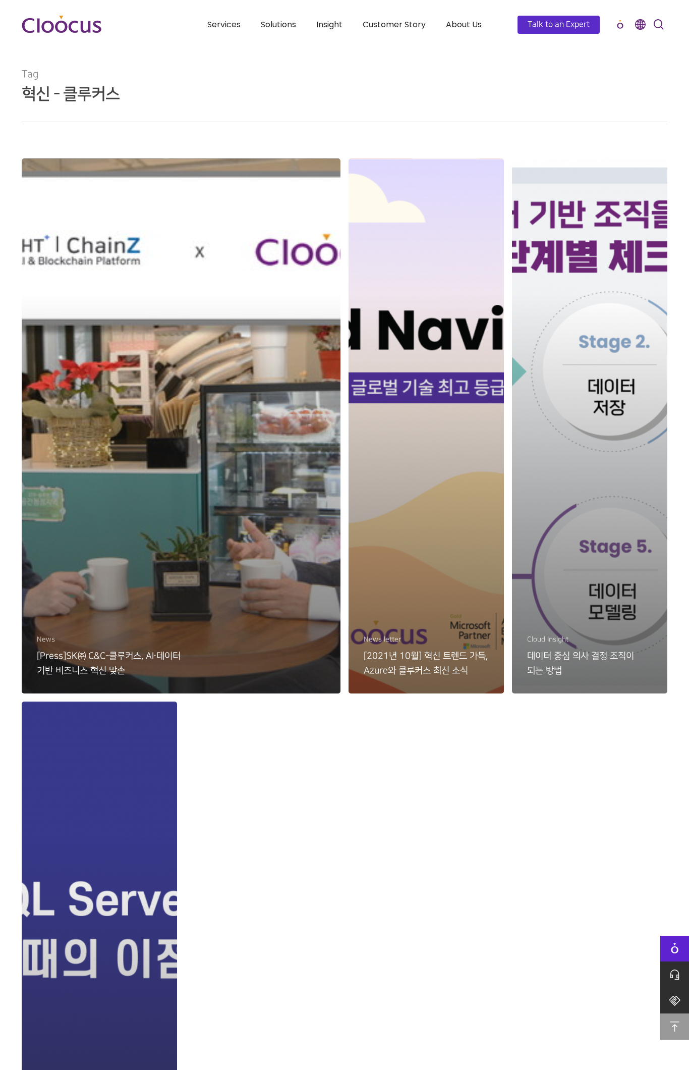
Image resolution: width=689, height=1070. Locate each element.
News (46, 639)
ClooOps (619, 24)
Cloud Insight (547, 639)
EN (640, 24)
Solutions (278, 24)
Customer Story (394, 24)
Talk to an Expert (559, 24)
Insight (329, 24)
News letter (382, 639)
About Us (464, 24)
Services (224, 24)
